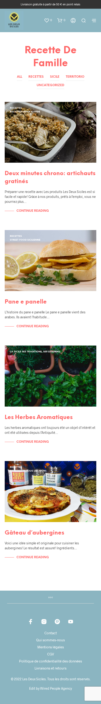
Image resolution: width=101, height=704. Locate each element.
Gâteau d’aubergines (34, 533)
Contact (50, 633)
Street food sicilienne (25, 240)
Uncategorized (50, 85)
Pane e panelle (26, 302)
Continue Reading (32, 210)
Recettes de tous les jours (28, 471)
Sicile (54, 76)
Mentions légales (50, 647)
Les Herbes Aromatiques (39, 417)
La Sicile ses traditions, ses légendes (35, 351)
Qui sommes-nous (50, 640)
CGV (50, 654)
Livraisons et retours (50, 668)
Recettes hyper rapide (25, 112)
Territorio (75, 76)
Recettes (36, 76)
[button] (48, 20)
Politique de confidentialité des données (50, 661)
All (19, 76)
